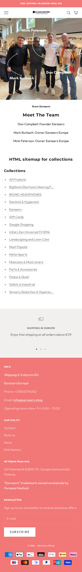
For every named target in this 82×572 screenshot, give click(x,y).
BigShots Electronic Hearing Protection (36, 187)
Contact (10, 428)
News (8, 442)
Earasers (15, 209)
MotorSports (18, 254)
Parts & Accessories (23, 269)
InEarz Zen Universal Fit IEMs (29, 232)
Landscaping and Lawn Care (29, 239)
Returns (9, 435)
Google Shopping (21, 224)
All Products (17, 179)
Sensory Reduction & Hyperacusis (32, 292)
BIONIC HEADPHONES (25, 194)
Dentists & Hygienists (24, 202)
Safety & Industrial (22, 284)
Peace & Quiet (19, 277)
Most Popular (18, 247)
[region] (41, 329)
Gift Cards (16, 217)
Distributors (12, 450)
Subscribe (20, 532)
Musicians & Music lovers (26, 262)
